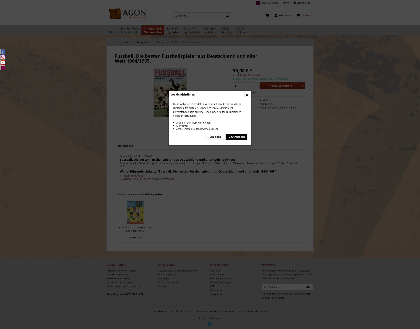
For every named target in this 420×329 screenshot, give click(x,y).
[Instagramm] (2, 57)
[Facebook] (2, 51)
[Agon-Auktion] (2, 67)
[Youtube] (2, 62)
